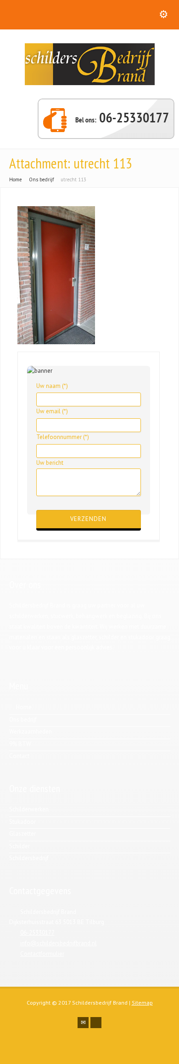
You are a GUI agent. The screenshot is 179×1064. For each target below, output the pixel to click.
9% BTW (20, 744)
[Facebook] (95, 1022)
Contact (19, 756)
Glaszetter (22, 834)
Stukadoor (22, 822)
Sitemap (142, 1002)
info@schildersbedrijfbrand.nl (58, 943)
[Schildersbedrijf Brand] (90, 83)
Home (24, 707)
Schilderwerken (29, 809)
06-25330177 (37, 933)
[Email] (83, 1022)
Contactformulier (42, 954)
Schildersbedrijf (29, 858)
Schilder (19, 846)
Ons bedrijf (23, 719)
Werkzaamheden (30, 731)
